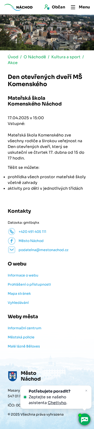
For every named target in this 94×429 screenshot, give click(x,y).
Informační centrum (24, 328)
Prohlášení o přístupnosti (29, 284)
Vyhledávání (18, 302)
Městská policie (21, 337)
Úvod (13, 56)
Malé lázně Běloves (24, 346)
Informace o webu (23, 275)
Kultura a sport (66, 56)
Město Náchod (31, 241)
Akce (13, 62)
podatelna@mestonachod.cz (43, 250)
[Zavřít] (86, 391)
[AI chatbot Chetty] (84, 419)
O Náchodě (35, 56)
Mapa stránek (19, 293)
